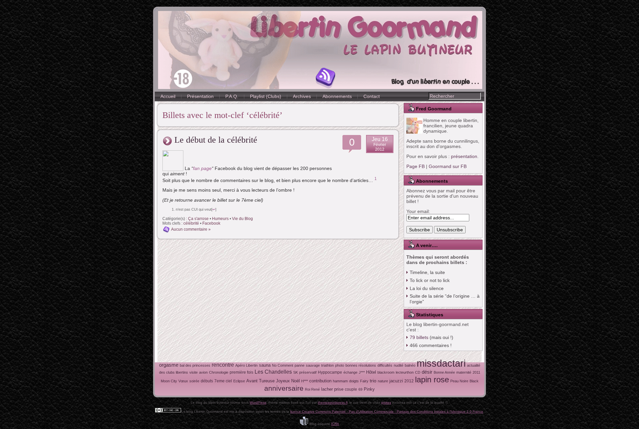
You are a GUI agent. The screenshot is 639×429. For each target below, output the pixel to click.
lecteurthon (405, 372)
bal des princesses (195, 365)
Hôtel (371, 372)
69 (360, 389)
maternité (463, 372)
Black (474, 381)
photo (339, 365)
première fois (241, 372)
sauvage (313, 365)
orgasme (168, 365)
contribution (320, 380)
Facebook (211, 223)
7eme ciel (223, 381)
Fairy (364, 381)
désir (427, 372)
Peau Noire (459, 381)
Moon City (169, 381)
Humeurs (220, 218)
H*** (304, 381)
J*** (362, 372)
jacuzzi (396, 380)
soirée (194, 381)
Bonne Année (444, 372)
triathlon (327, 365)
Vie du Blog (242, 218)
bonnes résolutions (360, 365)
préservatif (308, 372)
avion (203, 372)
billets (419, 337)
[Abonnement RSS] (325, 78)
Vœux (183, 381)
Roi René (312, 389)
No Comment (282, 365)
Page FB (415, 166)
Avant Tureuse (260, 380)
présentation (464, 156)
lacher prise (332, 389)
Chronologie (218, 372)
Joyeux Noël (288, 380)
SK (295, 372)
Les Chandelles (273, 372)
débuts (207, 381)
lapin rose (432, 379)
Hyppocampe (330, 372)
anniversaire (284, 388)
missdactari (441, 363)
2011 (476, 372)
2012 (409, 381)
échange (350, 372)
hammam (340, 381)
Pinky (369, 389)
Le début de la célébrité (215, 140)
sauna (265, 365)
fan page (202, 168)
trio (373, 380)
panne (300, 365)
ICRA (335, 424)
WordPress (258, 402)
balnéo (410, 365)
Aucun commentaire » (191, 229)
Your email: (418, 211)
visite (193, 372)
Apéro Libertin (246, 365)
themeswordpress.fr (332, 402)
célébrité (191, 223)
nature (383, 381)
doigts (354, 381)
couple (351, 389)
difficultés (384, 365)
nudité (398, 365)
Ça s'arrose (198, 218)
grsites (386, 402)
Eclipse (239, 381)
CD (417, 372)
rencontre (223, 365)
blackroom (385, 372)
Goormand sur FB (448, 166)
